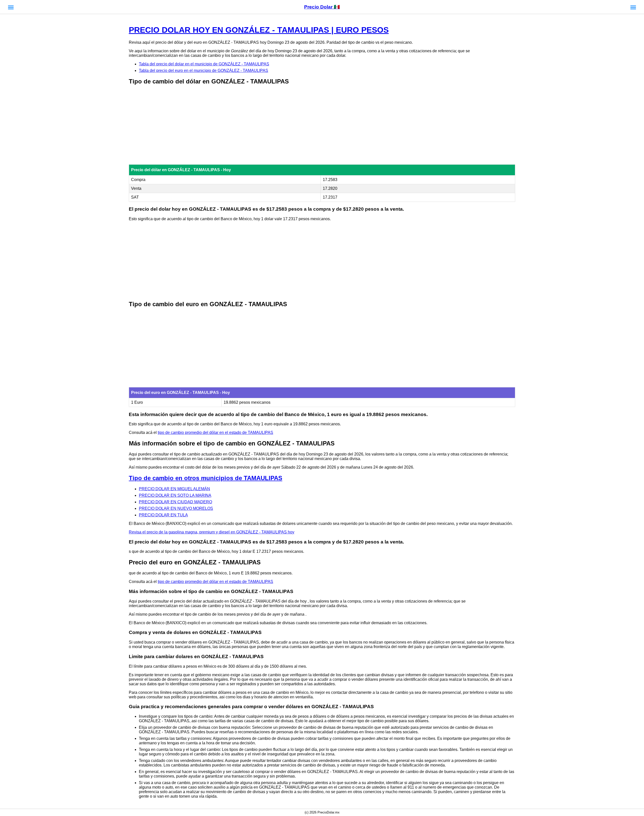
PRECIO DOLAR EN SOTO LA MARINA (175, 495)
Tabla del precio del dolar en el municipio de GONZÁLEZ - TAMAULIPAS (204, 64)
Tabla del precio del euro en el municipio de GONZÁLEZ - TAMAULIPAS (203, 70)
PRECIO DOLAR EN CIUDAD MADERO (175, 502)
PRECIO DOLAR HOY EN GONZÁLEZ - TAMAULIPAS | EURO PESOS (259, 29)
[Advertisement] (322, 125)
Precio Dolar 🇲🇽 (322, 7)
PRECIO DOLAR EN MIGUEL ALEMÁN (174, 489)
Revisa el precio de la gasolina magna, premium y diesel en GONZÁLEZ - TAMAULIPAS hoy (211, 532)
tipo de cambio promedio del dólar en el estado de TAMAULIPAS (215, 432)
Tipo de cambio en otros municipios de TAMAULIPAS (205, 478)
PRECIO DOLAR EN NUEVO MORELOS (176, 508)
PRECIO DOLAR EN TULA (163, 515)
